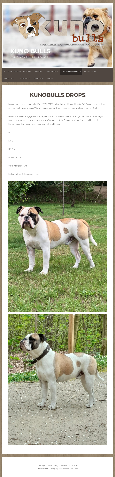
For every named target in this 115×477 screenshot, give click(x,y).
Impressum (38, 78)
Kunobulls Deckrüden (71, 71)
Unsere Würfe (9, 78)
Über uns (38, 71)
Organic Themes (62, 469)
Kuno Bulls (30, 51)
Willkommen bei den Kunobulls (17, 71)
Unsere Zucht (24, 78)
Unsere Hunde (52, 71)
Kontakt (50, 78)
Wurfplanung (90, 71)
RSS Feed (74, 469)
